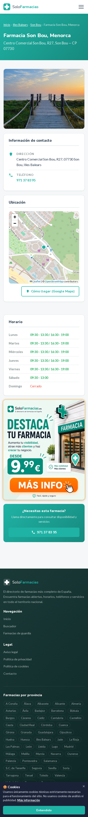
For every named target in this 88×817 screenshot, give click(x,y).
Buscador (9, 626)
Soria (66, 768)
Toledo (43, 775)
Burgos (10, 718)
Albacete (42, 703)
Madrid (68, 746)
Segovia (37, 768)
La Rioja (74, 739)
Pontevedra (29, 761)
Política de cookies (16, 666)
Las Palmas (12, 746)
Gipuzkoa (66, 732)
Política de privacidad (17, 659)
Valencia (60, 775)
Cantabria (57, 718)
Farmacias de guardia (17, 633)
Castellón (75, 718)
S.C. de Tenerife (15, 768)
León (29, 746)
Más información (28, 800)
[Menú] (81, 6)
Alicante (60, 703)
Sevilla (52, 768)
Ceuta (9, 725)
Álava (27, 703)
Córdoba (46, 725)
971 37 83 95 (26, 180)
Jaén (60, 739)
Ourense (72, 754)
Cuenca (63, 725)
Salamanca (50, 761)
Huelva (10, 739)
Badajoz (40, 710)
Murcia (40, 754)
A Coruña (12, 703)
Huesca (25, 739)
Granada (26, 732)
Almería (76, 703)
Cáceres (26, 718)
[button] (44, 247)
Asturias (11, 710)
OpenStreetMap (54, 281)
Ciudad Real (27, 725)
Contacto (10, 673)
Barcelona (57, 710)
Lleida (41, 746)
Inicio (6, 24)
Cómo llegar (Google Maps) (53, 291)
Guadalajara (45, 732)
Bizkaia (74, 710)
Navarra (56, 754)
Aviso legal (10, 652)
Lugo (55, 746)
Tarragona (12, 775)
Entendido (44, 810)
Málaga (10, 754)
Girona (10, 732)
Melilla (25, 754)
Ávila (25, 710)
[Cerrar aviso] (83, 786)
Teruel (29, 775)
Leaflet (36, 281)
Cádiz (40, 718)
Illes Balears (20, 24)
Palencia (11, 761)
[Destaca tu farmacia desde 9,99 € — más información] (44, 450)
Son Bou (35, 24)
